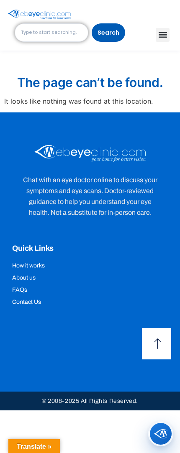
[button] (163, 35)
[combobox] (51, 32)
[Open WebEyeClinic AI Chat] (160, 433)
